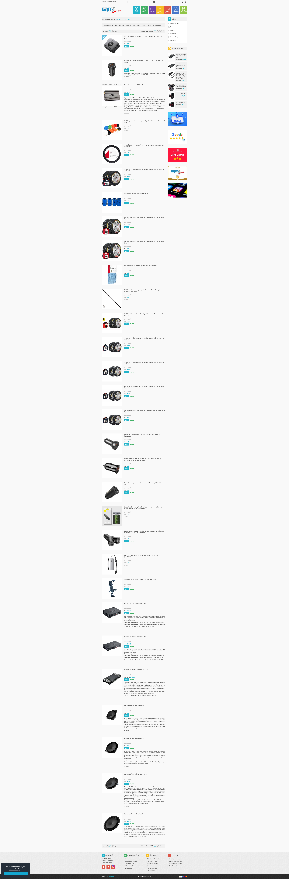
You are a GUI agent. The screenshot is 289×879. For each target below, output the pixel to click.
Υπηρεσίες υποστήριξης (174, 858)
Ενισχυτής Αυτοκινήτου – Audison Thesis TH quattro (181, 56)
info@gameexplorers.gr (107, 862)
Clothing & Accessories (167, 12)
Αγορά (126, 46)
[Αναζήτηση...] (154, 2)
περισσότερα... (126, 76)
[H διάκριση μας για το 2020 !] (177, 173)
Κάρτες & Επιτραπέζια (144, 12)
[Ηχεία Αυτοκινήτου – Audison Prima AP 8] (112, 823)
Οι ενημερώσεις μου (129, 863)
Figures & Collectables (160, 12)
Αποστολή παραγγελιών (152, 861)
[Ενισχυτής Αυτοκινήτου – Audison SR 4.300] (112, 612)
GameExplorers (111, 876)
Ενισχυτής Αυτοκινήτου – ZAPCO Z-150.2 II (111, 84)
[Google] (177, 137)
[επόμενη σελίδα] (163, 31)
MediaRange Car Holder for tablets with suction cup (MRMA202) (140, 579)
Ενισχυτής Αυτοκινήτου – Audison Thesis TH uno (181, 65)
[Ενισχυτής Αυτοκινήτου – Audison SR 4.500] (112, 645)
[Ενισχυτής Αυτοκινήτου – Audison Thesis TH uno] (171, 65)
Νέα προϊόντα (136, 25)
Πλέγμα (108, 31)
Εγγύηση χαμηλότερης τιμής (175, 861)
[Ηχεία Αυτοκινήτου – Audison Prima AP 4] (112, 714)
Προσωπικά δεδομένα (152, 868)
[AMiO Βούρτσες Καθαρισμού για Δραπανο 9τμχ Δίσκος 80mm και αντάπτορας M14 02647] (112, 129)
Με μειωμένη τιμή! (108, 25)
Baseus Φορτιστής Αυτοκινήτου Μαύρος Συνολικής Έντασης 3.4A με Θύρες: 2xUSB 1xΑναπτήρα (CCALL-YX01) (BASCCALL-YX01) (144, 531)
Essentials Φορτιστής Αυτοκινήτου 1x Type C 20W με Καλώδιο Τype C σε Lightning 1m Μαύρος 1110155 (181, 75)
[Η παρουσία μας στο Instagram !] (177, 190)
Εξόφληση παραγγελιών (152, 863)
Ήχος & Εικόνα (183, 11)
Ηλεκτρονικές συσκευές (176, 12)
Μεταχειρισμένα (157, 25)
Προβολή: (105, 31)
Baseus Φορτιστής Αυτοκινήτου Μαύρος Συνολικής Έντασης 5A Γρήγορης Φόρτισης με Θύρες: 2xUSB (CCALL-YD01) (142, 459)
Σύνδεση (185, 2)
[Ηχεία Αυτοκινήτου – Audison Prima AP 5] (112, 747)
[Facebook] (177, 119)
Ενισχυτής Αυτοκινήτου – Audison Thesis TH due (136, 669)
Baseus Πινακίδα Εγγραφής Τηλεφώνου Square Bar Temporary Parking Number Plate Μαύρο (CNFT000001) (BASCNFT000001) (144, 507)
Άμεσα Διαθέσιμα (119, 25)
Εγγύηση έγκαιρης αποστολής (175, 863)
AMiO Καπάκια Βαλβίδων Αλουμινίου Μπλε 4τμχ (136, 193)
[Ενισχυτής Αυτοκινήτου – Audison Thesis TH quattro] (171, 56)
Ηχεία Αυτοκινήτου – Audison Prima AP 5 (134, 738)
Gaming (136, 11)
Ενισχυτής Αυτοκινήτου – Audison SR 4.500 (135, 636)
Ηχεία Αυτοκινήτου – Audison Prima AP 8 (134, 814)
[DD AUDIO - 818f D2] (171, 96)
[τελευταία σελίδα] (161, 31)
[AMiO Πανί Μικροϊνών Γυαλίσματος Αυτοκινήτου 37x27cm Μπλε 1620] (112, 274)
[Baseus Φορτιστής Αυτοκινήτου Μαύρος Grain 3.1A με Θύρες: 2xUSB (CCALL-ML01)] (112, 491)
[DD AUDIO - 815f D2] (171, 104)
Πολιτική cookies (151, 870)
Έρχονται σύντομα (146, 25)
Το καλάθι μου (128, 868)
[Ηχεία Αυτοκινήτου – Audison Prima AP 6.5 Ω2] (112, 783)
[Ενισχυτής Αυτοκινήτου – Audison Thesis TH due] (112, 678)
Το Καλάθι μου (182, 2)
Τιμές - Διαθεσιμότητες (174, 865)
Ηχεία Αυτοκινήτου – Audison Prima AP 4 (134, 705)
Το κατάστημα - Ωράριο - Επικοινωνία (155, 858)
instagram (113, 867)
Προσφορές (128, 25)
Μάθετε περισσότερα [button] (14, 870)
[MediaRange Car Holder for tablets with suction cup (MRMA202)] (112, 588)
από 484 (151, 31)
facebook (103, 867)
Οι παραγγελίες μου (129, 865)
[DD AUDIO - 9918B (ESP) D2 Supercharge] (171, 87)
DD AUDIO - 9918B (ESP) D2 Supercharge (181, 86)
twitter (108, 867)
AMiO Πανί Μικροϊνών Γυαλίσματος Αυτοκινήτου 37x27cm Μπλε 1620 (141, 265)
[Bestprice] (177, 155)
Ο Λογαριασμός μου (178, 2)
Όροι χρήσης (150, 865)
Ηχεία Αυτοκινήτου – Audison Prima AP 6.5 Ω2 (135, 774)
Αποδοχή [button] (15, 873)
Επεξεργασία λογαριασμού (131, 861)
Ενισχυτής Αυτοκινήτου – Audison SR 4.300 (135, 603)
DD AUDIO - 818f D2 (180, 94)
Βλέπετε (143, 31)
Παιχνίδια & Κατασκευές (152, 12)
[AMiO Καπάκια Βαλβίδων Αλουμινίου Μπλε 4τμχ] (112, 202)
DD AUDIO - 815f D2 (180, 102)
